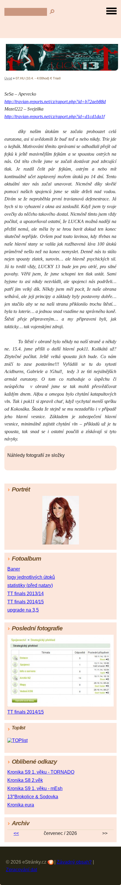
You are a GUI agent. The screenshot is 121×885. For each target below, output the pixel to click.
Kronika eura (20, 804)
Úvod (8, 78)
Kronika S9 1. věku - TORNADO (40, 772)
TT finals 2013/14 (25, 593)
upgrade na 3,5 (23, 609)
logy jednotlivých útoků (31, 577)
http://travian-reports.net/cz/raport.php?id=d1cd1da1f (54, 116)
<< (16, 833)
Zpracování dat (21, 869)
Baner (13, 568)
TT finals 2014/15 (25, 601)
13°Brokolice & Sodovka (32, 796)
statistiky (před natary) (30, 585)
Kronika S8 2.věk (25, 780)
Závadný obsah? (74, 862)
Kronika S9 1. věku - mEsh (35, 788)
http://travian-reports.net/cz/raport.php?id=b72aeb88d (55, 101)
